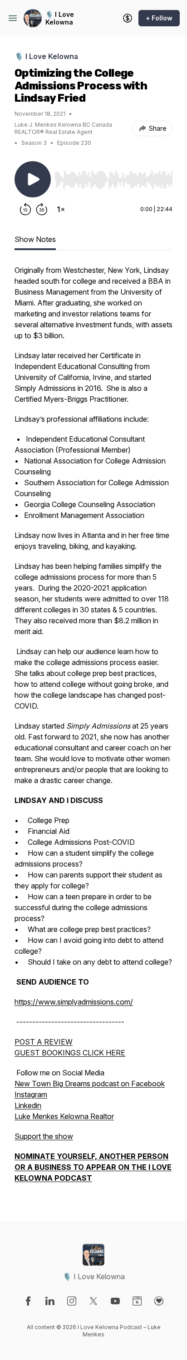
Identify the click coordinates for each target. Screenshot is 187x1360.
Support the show (44, 1136)
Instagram (31, 1094)
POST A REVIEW (44, 1041)
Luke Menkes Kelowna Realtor (64, 1116)
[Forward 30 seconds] (41, 209)
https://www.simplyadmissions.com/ (74, 1001)
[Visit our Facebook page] (28, 1301)
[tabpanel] (93, 728)
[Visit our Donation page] (158, 1301)
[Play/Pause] (33, 179)
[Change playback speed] (61, 209)
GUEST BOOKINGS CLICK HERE (70, 1052)
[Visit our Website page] (137, 1301)
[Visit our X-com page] (93, 1301)
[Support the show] (127, 18)
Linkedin (28, 1105)
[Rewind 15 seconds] (25, 209)
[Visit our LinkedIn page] (49, 1301)
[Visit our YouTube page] (115, 1301)
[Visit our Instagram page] (71, 1301)
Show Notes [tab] (35, 239)
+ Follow (159, 18)
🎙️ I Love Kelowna (59, 18)
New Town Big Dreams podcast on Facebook (90, 1083)
